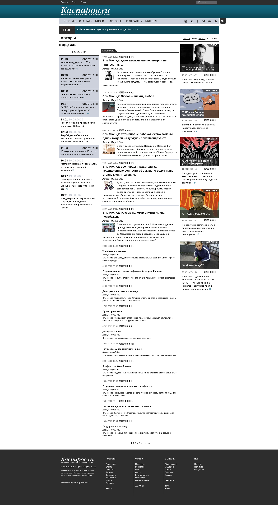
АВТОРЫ (115, 21)
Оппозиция (111, 464)
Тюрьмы (168, 475)
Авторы (202, 38)
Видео (168, 488)
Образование (171, 464)
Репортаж (139, 467)
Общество (110, 469)
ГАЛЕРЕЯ (151, 21)
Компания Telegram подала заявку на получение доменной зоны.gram (79, 166)
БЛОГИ (99, 21)
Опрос (138, 472)
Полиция (169, 472)
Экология (110, 483)
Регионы (109, 472)
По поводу (140, 478)
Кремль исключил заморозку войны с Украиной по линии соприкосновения (76, 81)
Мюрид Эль (117, 68)
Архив (83, 2)
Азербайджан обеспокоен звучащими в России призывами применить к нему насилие (78, 138)
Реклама (84, 482)
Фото (167, 486)
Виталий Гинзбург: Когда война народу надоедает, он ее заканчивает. (198, 127)
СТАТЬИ (84, 21)
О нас (74, 2)
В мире (109, 480)
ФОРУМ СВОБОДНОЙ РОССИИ (123, 29)
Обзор (138, 469)
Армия (168, 469)
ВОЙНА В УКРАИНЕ (86, 29)
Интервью (139, 464)
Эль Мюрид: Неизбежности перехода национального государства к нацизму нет (139, 355)
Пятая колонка (142, 480)
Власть (109, 467)
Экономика (111, 478)
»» (149, 443)
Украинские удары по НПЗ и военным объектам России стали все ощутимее (78, 65)
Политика (198, 467)
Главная (64, 2)
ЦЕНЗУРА (101, 29)
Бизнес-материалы (69, 482)
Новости (198, 464)
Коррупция (111, 475)
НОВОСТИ (67, 21)
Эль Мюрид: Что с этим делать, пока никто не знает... (126, 338)
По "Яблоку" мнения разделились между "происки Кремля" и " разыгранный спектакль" (78, 110)
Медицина (169, 467)
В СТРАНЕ (133, 21)
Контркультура (142, 475)
